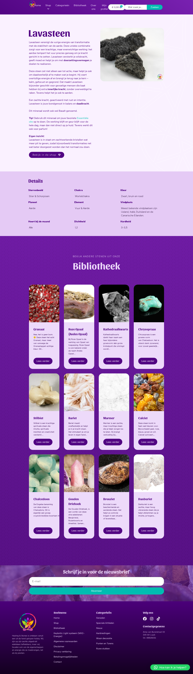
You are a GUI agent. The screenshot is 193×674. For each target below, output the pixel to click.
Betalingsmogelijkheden (66, 656)
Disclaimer (59, 646)
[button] (170, 667)
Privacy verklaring (62, 651)
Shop (56, 623)
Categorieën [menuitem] (62, 5)
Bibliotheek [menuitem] (80, 5)
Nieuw (99, 628)
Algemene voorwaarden (65, 641)
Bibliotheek (59, 628)
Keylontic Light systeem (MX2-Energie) (69, 635)
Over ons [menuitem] (93, 7)
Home (57, 618)
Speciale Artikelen (105, 623)
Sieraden (100, 618)
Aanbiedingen (103, 633)
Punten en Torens (104, 643)
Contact (58, 661)
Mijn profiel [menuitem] (104, 7)
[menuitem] (48, 7)
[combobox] (135, 7)
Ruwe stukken (103, 648)
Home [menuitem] (37, 5)
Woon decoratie (104, 638)
